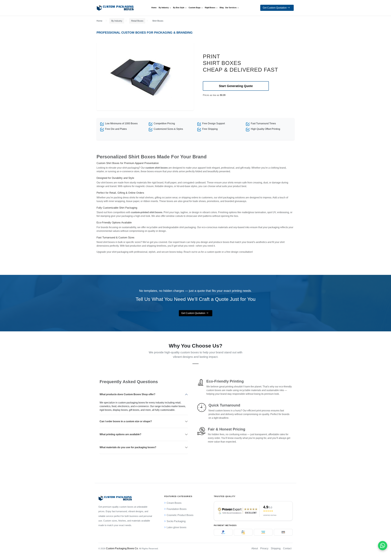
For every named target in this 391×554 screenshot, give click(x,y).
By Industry (116, 21)
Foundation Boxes (176, 509)
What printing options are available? (120, 434)
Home (99, 21)
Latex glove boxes (176, 527)
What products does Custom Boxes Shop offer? (127, 394)
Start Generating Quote (236, 86)
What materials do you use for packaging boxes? (128, 447)
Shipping (276, 548)
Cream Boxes (174, 503)
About (254, 548)
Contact (287, 548)
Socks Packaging (176, 521)
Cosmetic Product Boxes (180, 515)
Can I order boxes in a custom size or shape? (126, 421)
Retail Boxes (137, 21)
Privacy (264, 548)
